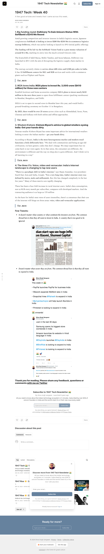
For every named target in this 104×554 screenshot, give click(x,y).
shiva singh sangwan (22, 20)
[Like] (17, 27)
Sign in (97, 4)
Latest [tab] (23, 460)
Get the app (62, 545)
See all (19, 509)
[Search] (75, 4)
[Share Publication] (79, 4)
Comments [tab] (19, 435)
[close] (71, 463)
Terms (59, 540)
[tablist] (24, 435)
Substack (42, 550)
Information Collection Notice (51, 501)
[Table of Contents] (2, 277)
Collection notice (68, 540)
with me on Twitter (37, 383)
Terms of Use (62, 499)
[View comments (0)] (22, 27)
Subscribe (87, 4)
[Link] (12, 33)
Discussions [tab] (30, 460)
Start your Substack (47, 545)
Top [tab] (17, 460)
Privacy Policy (67, 501)
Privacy (53, 540)
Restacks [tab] (28, 435)
